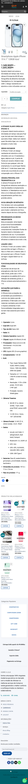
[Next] (24, 35)
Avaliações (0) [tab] (6, 121)
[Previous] (3, 35)
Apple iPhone (11, 107)
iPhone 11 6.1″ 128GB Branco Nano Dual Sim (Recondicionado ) (20, 517)
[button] (2, 6)
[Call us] (19, 762)
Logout (6, 714)
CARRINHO (7, 708)
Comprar (16, 99)
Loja (17, 16)
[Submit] (25, 11)
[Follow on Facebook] (8, 762)
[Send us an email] (15, 762)
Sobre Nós (6, 723)
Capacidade (4, 91)
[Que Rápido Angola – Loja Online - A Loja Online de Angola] (14, 6)
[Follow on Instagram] (12, 762)
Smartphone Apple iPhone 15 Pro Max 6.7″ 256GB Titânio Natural (7, 548)
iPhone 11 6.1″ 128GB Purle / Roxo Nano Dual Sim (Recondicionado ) (7, 517)
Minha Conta (8, 711)
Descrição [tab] (4, 114)
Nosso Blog (6, 730)
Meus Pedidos (8, 704)
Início (11, 16)
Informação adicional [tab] (9, 118)
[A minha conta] (23, 6)
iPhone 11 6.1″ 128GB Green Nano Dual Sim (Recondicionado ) (7, 580)
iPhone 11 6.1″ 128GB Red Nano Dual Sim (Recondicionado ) (20, 548)
